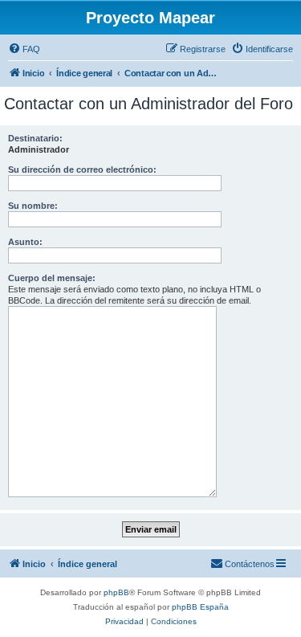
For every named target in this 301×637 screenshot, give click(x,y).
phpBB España (200, 606)
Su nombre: (33, 205)
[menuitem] (24, 49)
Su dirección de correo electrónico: (82, 169)
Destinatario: (35, 138)
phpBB (116, 592)
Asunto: (25, 242)
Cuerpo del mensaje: (52, 278)
